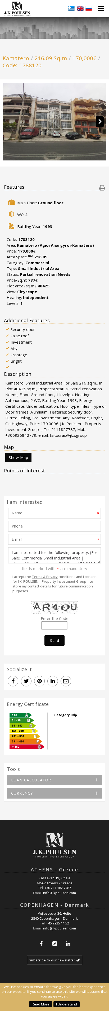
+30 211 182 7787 (57, 887)
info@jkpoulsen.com (59, 892)
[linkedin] (52, 681)
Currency (22, 793)
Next (100, 121)
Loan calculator (31, 779)
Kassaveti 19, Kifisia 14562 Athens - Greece (54, 880)
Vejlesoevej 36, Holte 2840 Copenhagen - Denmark (54, 916)
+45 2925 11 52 (57, 923)
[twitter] (26, 681)
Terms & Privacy (45, 576)
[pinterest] (39, 681)
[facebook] (13, 681)
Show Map (18, 457)
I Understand (66, 1004)
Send (54, 640)
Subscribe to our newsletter (52, 960)
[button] (102, 187)
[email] (66, 681)
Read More (40, 1004)
